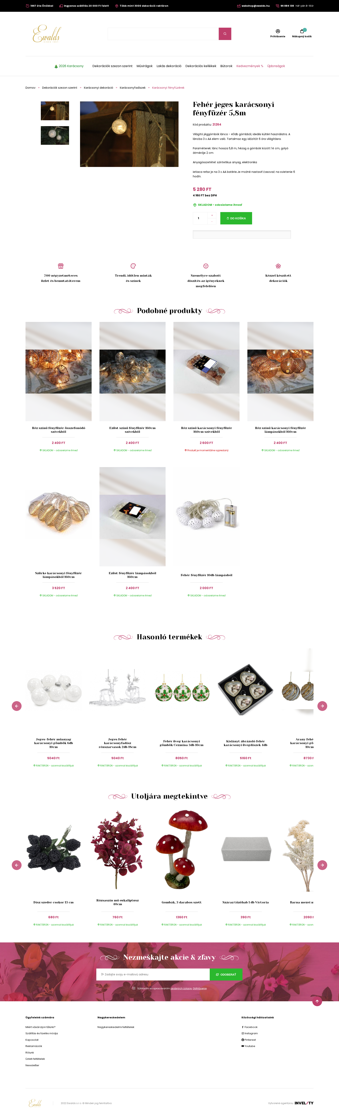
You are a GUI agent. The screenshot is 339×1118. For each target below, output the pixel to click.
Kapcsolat (32, 1040)
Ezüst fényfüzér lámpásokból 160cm (132, 575)
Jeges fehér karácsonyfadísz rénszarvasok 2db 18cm (117, 743)
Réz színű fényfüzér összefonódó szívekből (58, 430)
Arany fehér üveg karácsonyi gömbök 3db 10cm (309, 743)
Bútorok (226, 66)
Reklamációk (34, 1046)
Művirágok (145, 66)
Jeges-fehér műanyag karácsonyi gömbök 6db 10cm (53, 743)
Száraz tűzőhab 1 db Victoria (245, 902)
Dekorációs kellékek (200, 66)
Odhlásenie (200, 988)
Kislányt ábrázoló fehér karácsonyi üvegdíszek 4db (245, 743)
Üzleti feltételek (35, 1059)
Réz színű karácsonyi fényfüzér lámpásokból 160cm (280, 430)
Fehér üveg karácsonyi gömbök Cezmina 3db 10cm (181, 743)
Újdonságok (276, 66)
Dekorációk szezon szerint (112, 66)
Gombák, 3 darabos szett (182, 902)
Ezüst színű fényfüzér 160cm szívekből (132, 430)
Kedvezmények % (249, 66)
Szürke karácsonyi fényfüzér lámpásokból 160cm (58, 575)
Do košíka (238, 218)
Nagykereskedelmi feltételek (116, 1027)
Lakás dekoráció (169, 66)
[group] (57, 711)
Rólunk (30, 1052)
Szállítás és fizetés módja (42, 1033)
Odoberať (228, 974)
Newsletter (32, 1065)
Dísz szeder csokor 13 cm (53, 902)
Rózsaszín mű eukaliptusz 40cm (117, 902)
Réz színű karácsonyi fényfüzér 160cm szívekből (206, 430)
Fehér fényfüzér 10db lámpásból (206, 575)
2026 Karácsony (71, 66)
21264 (216, 124)
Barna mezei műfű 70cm (309, 902)
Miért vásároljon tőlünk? (41, 1027)
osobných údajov (181, 988)
